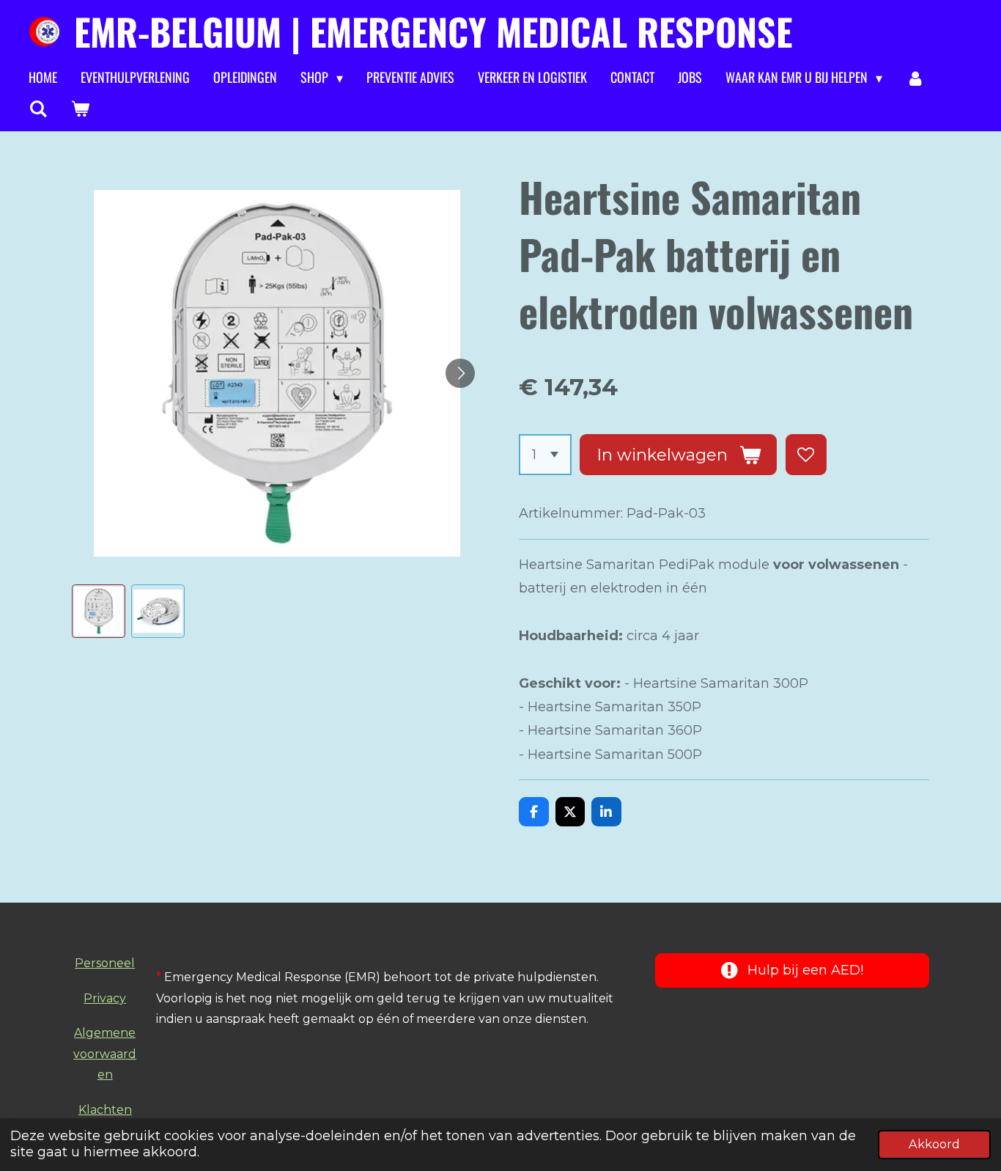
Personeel (105, 963)
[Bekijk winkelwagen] (79, 108)
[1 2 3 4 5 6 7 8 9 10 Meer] (545, 454)
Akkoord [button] (934, 1144)
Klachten (105, 1110)
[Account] (915, 77)
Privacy (105, 998)
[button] (98, 611)
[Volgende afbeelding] (460, 373)
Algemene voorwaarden (104, 1054)
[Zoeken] (38, 108)
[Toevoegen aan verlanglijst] (806, 454)
